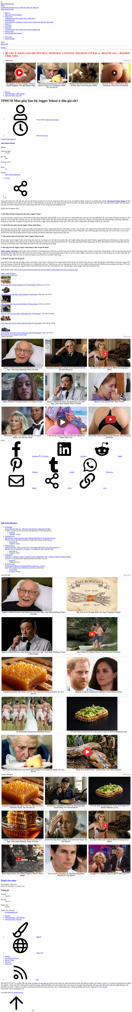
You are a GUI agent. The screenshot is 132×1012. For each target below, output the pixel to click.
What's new (9, 16)
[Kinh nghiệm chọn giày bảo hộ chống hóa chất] (6, 331)
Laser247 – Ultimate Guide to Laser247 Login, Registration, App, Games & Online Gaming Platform (38, 557)
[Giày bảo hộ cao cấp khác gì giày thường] (6, 292)
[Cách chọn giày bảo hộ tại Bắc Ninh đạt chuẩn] (6, 321)
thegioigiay (34, 294)
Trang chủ (8, 964)
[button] (3, 5)
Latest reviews (27, 22)
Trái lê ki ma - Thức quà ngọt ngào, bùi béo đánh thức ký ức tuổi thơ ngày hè (30, 538)
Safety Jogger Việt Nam (9, 251)
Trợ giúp (8, 962)
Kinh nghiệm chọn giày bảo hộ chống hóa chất (16, 333)
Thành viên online (8, 880)
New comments (17, 22)
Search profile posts (33, 29)
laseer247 (12, 560)
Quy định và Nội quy (12, 958)
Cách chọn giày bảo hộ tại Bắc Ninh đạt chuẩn (16, 323)
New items (8, 22)
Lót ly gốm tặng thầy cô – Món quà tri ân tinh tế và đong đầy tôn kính (27, 529)
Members (8, 28)
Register (3, 48)
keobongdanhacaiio (11, 912)
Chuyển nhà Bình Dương (13, 33)
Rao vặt (7, 13)
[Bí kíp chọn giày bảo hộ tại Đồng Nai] (6, 283)
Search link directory (39, 22)
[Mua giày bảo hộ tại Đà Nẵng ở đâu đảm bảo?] (6, 312)
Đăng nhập (4, 44)
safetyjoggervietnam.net (12, 174)
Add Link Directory (9, 523)
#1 (6, 197)
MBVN (38, 937)
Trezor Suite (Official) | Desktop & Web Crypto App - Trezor (25, 566)
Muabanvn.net (18, 992)
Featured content (10, 18)
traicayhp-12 (13, 542)
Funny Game (9, 31)
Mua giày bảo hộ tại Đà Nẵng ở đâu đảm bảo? (16, 313)
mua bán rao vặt (46, 983)
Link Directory (10, 20)
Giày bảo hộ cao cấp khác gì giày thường (14, 294)
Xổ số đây (8, 26)
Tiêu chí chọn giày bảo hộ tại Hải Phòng (14, 304)
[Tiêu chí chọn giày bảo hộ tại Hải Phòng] (6, 302)
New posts (8, 15)
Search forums (17, 15)
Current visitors (10, 29)
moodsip (12, 532)
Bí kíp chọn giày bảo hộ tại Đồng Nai (13, 285)
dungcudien (32, 285)
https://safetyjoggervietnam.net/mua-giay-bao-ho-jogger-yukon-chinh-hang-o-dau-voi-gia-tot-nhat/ (46, 270)
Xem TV (8, 24)
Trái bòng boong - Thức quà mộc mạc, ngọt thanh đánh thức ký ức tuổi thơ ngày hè (32, 547)
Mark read (50, 22)
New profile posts (29, 18)
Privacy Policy (9, 960)
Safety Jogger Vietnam (8, 273)
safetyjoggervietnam (52, 120)
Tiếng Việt (39, 953)
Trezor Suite (13, 570)
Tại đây (105, 987)
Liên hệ (7, 956)
